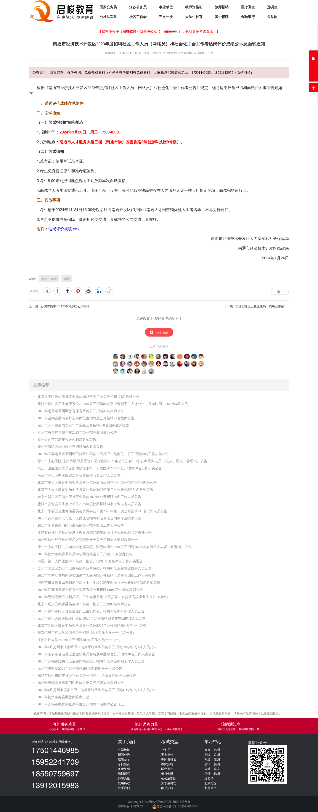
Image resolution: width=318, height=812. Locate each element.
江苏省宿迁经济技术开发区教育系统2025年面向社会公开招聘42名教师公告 (94, 532)
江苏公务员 (138, 7)
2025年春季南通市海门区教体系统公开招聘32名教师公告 (80, 683)
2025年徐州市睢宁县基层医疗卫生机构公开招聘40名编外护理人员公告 (91, 611)
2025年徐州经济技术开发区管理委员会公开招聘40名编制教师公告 (87, 540)
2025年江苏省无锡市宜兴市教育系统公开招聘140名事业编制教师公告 (90, 590)
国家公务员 (108, 7)
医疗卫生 (248, 7)
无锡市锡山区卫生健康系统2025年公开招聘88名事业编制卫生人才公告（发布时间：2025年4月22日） (114, 404)
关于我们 (126, 741)
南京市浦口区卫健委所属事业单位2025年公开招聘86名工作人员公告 (89, 497)
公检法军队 (108, 17)
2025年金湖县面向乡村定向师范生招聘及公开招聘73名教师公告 (85, 418)
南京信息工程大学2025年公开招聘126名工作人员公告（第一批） (86, 633)
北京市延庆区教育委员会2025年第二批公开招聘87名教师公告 (84, 604)
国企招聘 (222, 17)
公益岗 (272, 17)
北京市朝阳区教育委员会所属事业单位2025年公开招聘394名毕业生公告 (91, 625)
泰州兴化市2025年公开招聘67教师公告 (66, 439)
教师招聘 (222, 7)
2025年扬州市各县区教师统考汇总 (63, 697)
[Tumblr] (68, 291)
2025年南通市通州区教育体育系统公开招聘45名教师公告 (80, 411)
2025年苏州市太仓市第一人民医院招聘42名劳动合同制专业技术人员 (89, 518)
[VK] (88, 291)
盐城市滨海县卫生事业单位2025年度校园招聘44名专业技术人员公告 (89, 504)
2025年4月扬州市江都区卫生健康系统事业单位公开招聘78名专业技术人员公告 (97, 647)
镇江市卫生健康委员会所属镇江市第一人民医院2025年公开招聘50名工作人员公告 (99, 468)
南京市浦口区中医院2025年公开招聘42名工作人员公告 (78, 475)
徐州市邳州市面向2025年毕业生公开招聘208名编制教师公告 (83, 425)
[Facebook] (57, 291)
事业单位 (166, 7)
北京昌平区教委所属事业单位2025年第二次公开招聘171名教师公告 (88, 397)
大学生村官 (193, 17)
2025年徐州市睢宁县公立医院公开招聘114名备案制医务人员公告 (86, 675)
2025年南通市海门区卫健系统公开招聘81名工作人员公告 (80, 525)
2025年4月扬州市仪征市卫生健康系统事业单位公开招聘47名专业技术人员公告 (97, 690)
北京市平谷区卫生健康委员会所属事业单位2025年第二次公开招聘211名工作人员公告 (102, 511)
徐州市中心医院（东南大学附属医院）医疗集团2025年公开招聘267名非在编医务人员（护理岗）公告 (114, 547)
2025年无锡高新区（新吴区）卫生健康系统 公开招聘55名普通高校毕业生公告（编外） (103, 597)
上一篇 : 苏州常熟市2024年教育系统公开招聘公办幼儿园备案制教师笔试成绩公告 (83, 306)
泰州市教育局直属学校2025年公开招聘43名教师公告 (77, 432)
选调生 (272, 7)
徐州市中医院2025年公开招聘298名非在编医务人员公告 (79, 668)
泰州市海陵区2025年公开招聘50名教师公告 (70, 447)
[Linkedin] (99, 291)
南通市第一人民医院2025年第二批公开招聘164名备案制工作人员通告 (90, 561)
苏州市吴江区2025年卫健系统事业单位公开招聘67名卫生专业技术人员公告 (94, 568)
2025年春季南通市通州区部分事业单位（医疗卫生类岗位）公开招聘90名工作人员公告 (103, 454)
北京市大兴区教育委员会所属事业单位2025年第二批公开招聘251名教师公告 (95, 489)
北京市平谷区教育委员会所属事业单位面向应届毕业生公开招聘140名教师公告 (97, 482)
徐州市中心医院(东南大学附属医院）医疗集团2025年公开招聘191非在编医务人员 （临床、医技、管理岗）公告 (122, 461)
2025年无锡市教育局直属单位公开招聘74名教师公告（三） (82, 704)
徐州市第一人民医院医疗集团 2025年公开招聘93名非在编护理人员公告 (91, 618)
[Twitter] (47, 291)
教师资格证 (193, 7)
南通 (67, 279)
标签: (32, 279)
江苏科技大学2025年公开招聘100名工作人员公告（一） (79, 640)
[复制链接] (109, 291)
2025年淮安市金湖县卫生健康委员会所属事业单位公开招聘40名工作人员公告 (96, 654)
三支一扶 (166, 17)
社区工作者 (138, 17)
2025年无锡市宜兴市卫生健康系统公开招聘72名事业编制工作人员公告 (91, 661)
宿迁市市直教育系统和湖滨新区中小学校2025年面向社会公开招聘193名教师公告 (98, 582)
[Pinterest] (78, 291)
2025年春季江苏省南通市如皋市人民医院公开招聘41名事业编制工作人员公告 (96, 575)
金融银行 (248, 17)
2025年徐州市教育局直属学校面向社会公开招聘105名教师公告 (85, 554)
